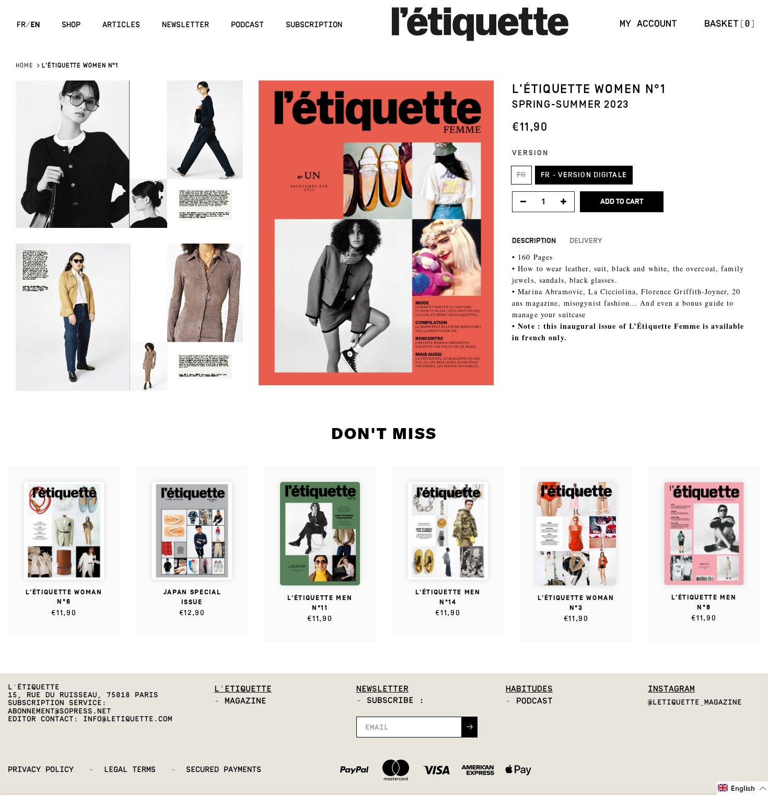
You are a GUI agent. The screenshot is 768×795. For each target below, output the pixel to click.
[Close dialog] (527, 329)
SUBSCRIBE (462, 431)
